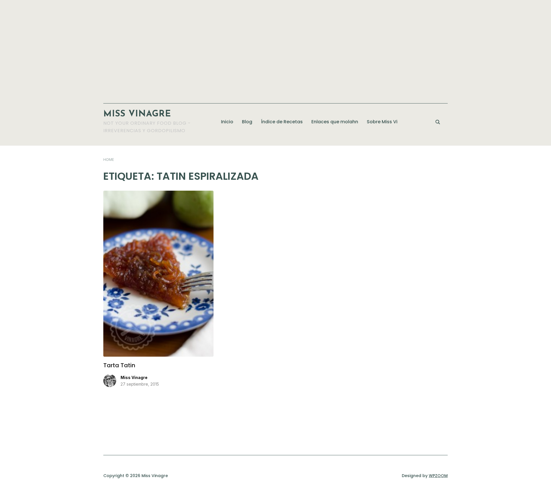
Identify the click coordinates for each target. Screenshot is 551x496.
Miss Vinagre (137, 114)
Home (108, 159)
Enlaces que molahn (334, 121)
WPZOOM (438, 476)
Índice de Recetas (282, 121)
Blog (247, 121)
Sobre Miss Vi (382, 121)
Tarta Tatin (119, 365)
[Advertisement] (275, 49)
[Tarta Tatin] (158, 194)
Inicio (227, 121)
